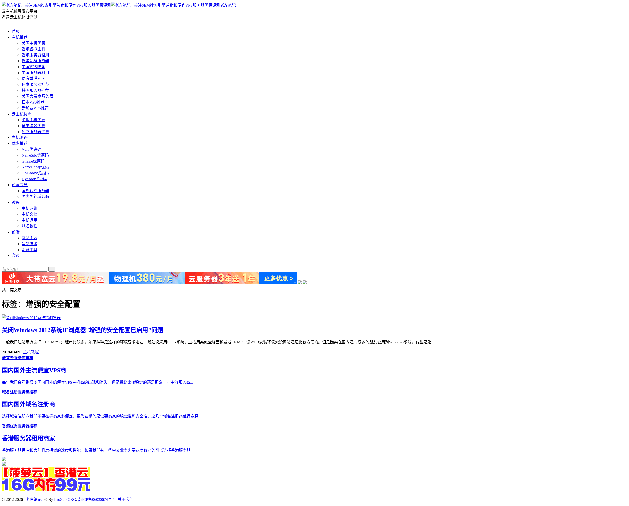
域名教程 (29, 226)
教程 (16, 202)
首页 (16, 31)
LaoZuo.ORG (65, 499)
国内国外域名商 (35, 196)
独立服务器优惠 (35, 132)
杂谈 (16, 255)
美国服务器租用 (35, 73)
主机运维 (29, 208)
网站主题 (29, 238)
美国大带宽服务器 (37, 96)
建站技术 (29, 244)
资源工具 (29, 250)
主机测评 (20, 137)
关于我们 (125, 499)
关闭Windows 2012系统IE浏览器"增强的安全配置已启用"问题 (82, 330)
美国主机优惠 (33, 43)
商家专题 (20, 185)
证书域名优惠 (33, 126)
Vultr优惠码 (31, 149)
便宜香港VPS (33, 78)
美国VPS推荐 (33, 67)
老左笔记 (228, 5)
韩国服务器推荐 (35, 90)
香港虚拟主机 (33, 49)
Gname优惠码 (33, 161)
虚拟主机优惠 (33, 120)
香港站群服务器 (35, 61)
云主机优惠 (21, 114)
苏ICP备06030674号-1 (96, 499)
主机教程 (29, 352)
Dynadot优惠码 (34, 179)
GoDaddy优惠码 (35, 173)
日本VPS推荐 (33, 102)
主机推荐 (20, 37)
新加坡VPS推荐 (35, 108)
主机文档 (29, 214)
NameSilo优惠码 (35, 155)
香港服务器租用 (35, 55)
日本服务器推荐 (35, 84)
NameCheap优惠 (35, 167)
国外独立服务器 (35, 191)
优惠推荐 (20, 143)
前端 (16, 232)
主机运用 (29, 220)
